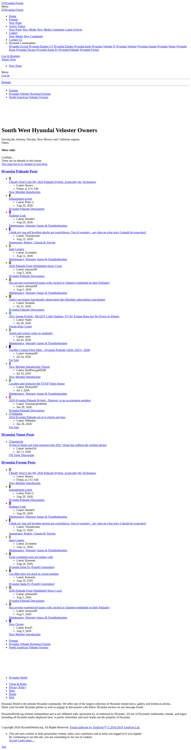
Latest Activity (73, 29)
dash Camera (16, 249)
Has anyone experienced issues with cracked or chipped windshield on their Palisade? (59, 282)
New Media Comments (51, 29)
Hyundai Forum (89, 49)
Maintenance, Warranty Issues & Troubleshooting (38, 225)
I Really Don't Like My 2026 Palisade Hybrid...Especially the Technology (52, 182)
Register (6, 82)
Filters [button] (5, 142)
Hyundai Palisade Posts (19, 171)
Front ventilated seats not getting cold (31, 557)
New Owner (16, 624)
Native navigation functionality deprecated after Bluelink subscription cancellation (57, 299)
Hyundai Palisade (69, 49)
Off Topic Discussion (21, 455)
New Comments (33, 36)
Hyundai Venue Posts (17, 435)
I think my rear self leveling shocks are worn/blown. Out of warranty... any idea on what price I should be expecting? (77, 232)
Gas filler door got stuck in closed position (34, 573)
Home (12, 16)
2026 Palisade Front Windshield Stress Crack (35, 266)
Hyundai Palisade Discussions (26, 208)
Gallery (13, 33)
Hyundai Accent (18, 46)
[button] (4, 6)
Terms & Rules (18, 684)
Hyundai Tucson (26, 49)
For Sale (14, 360)
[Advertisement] (95, 113)
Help (12, 690)
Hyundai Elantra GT (41, 46)
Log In (5, 75)
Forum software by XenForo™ (105, 727)
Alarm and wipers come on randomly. (31, 333)
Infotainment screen (20, 198)
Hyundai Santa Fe (47, 49)
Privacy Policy (17, 687)
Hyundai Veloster (126, 46)
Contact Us (15, 39)
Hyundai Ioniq (82, 46)
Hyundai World (18, 677)
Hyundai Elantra (63, 46)
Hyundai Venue (166, 46)
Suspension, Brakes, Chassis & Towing (32, 242)
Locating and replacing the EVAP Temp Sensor (37, 383)
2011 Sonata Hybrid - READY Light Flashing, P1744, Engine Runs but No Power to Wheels (64, 316)
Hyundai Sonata (146, 46)
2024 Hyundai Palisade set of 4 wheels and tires (37, 417)
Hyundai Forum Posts (18, 462)
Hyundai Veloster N (103, 46)
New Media (29, 29)
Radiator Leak (17, 215)
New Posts (15, 22)
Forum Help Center (20, 326)
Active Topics (17, 26)
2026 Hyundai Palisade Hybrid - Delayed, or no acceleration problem (50, 400)
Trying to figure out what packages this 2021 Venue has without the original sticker (58, 445)
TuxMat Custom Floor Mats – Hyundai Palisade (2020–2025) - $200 (49, 350)
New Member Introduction (24, 192)
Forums (13, 19)
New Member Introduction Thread (29, 366)
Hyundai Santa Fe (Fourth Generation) (31, 567)
